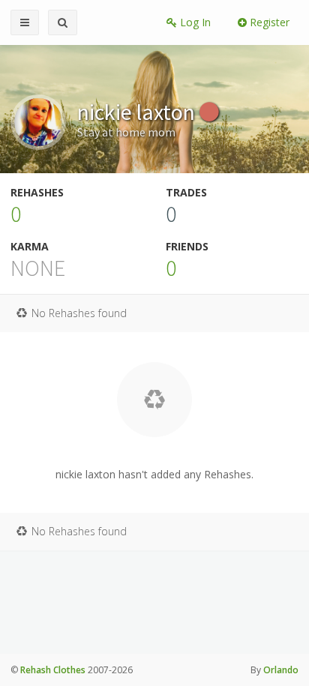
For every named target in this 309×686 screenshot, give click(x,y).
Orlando (280, 670)
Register (268, 22)
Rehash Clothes (53, 670)
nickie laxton (138, 111)
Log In (194, 22)
